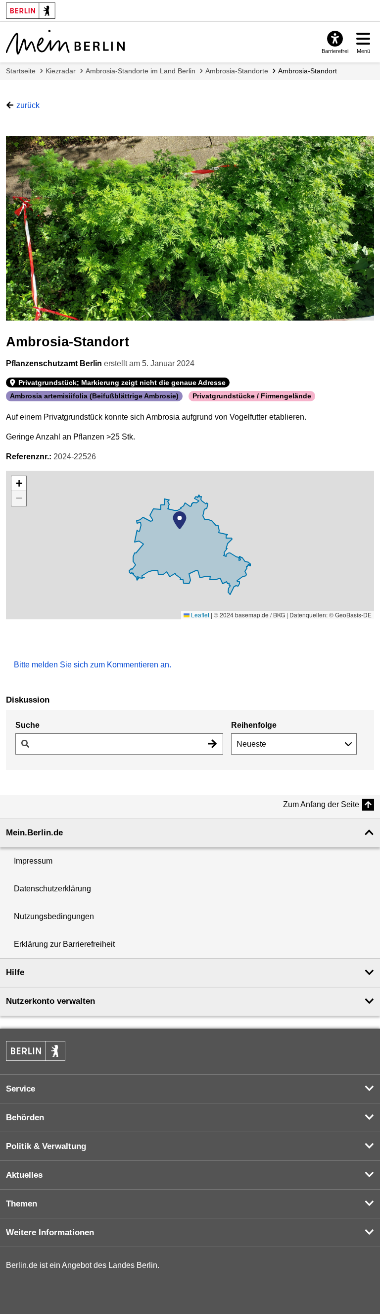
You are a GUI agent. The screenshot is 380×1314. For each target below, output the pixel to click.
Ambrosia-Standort (307, 71)
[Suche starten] (212, 744)
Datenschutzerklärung (52, 888)
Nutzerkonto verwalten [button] (50, 1001)
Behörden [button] (25, 1117)
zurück (28, 105)
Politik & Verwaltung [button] (46, 1146)
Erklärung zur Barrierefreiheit (64, 944)
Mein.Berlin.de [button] (34, 832)
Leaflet (199, 614)
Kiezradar (61, 71)
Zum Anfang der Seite (321, 804)
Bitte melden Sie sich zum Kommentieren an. (92, 664)
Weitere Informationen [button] (50, 1232)
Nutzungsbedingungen (54, 916)
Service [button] (20, 1089)
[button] (179, 520)
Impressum (33, 861)
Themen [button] (21, 1203)
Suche (27, 725)
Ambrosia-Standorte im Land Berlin (140, 71)
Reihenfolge (254, 725)
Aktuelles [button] (24, 1175)
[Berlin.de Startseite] (35, 1051)
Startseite (21, 71)
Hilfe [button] (15, 972)
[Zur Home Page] (65, 42)
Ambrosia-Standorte (236, 71)
